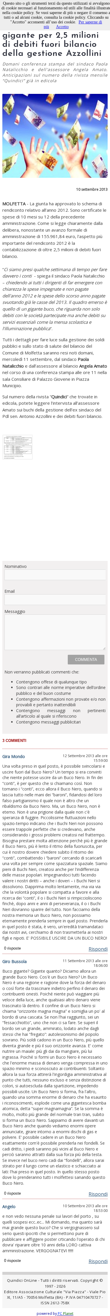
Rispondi (98, 949)
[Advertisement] (55, 512)
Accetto (62, 27)
